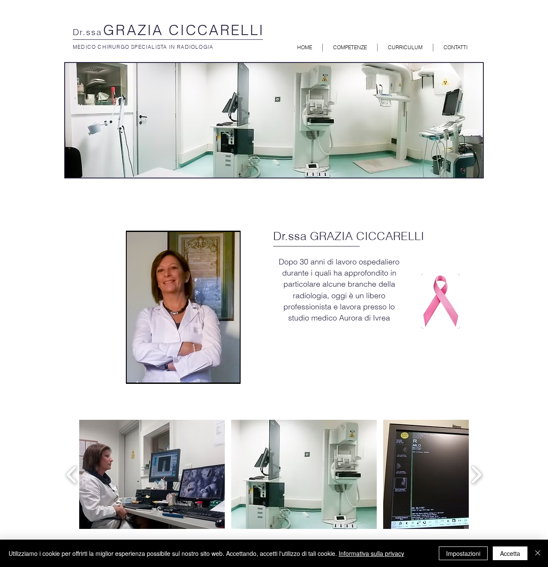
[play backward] (71, 474)
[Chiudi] (538, 553)
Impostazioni (463, 553)
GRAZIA (136, 30)
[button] (152, 474)
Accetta (510, 553)
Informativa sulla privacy (371, 553)
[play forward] (476, 474)
